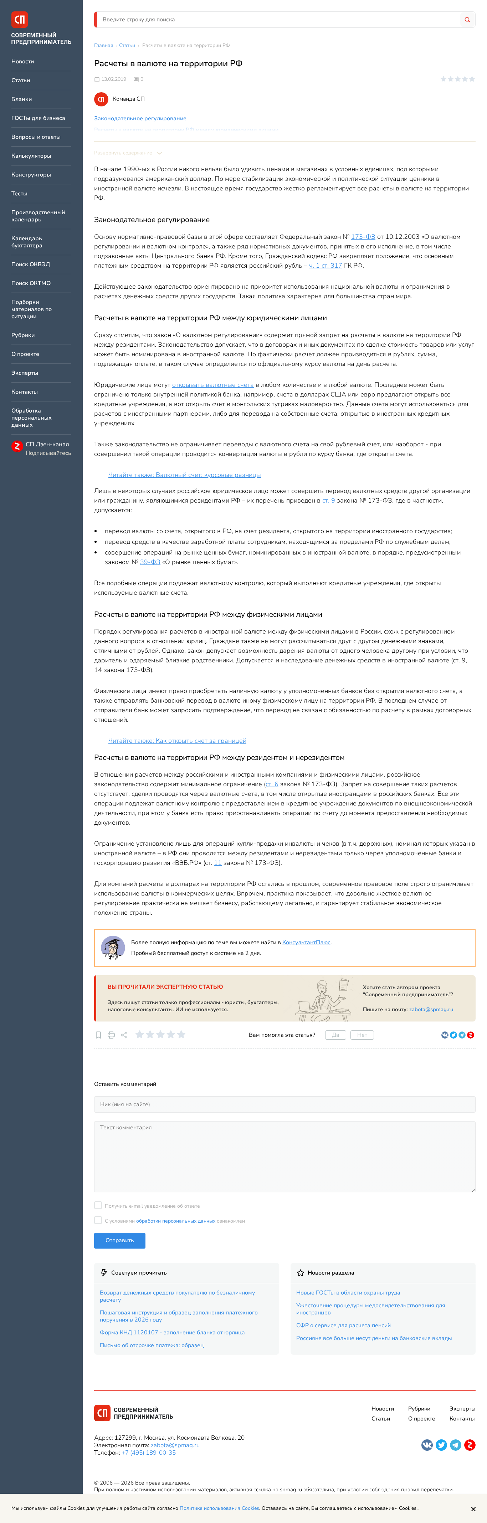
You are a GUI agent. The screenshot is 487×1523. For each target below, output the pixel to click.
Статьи (20, 80)
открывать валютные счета (213, 384)
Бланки (21, 99)
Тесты (19, 194)
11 (218, 862)
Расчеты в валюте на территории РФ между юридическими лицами (186, 130)
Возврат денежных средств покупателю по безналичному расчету (177, 1296)
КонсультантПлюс (306, 942)
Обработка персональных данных (31, 418)
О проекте (25, 354)
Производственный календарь (38, 216)
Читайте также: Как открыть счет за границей (177, 740)
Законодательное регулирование (140, 118)
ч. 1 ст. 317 (325, 265)
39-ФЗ (150, 562)
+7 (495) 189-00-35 (149, 1453)
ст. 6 (272, 784)
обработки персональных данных (175, 1221)
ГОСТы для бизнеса (38, 118)
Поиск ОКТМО (31, 283)
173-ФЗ (363, 236)
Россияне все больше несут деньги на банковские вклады (374, 1338)
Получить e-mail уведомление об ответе (152, 1206)
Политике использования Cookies (219, 1508)
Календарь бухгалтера (26, 242)
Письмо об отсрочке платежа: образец (152, 1345)
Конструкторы (31, 175)
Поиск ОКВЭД (30, 264)
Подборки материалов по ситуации (31, 309)
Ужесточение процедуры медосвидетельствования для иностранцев (370, 1309)
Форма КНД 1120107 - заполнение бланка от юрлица (172, 1332)
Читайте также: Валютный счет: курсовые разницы (184, 475)
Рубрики (23, 335)
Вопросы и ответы (36, 137)
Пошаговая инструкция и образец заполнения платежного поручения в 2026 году (179, 1316)
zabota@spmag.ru (431, 1009)
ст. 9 (328, 500)
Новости (22, 61)
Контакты (24, 392)
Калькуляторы (31, 156)
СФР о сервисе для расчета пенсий (343, 1325)
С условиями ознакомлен (175, 1221)
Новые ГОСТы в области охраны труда (348, 1292)
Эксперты (24, 373)
